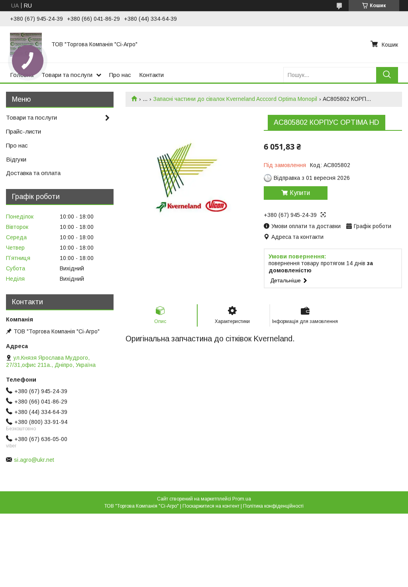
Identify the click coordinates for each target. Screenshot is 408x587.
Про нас (120, 74)
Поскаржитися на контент (210, 506)
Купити (300, 192)
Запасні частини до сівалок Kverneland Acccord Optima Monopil (235, 99)
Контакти (151, 74)
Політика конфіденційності (273, 506)
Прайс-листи (23, 131)
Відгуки (16, 159)
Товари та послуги (66, 74)
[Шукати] (387, 75)
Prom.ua (241, 499)
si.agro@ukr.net (34, 460)
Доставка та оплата (33, 172)
